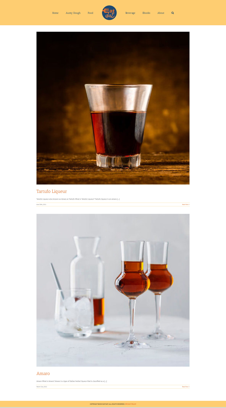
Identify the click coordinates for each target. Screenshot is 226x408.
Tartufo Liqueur (51, 191)
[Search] (156, 12)
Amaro (43, 373)
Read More (185, 204)
